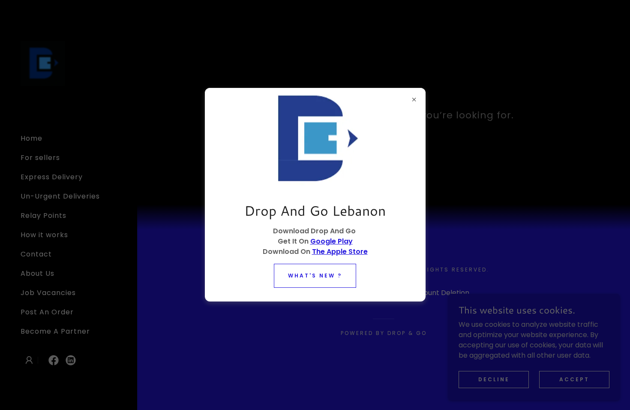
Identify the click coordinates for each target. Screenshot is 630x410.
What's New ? (315, 275)
